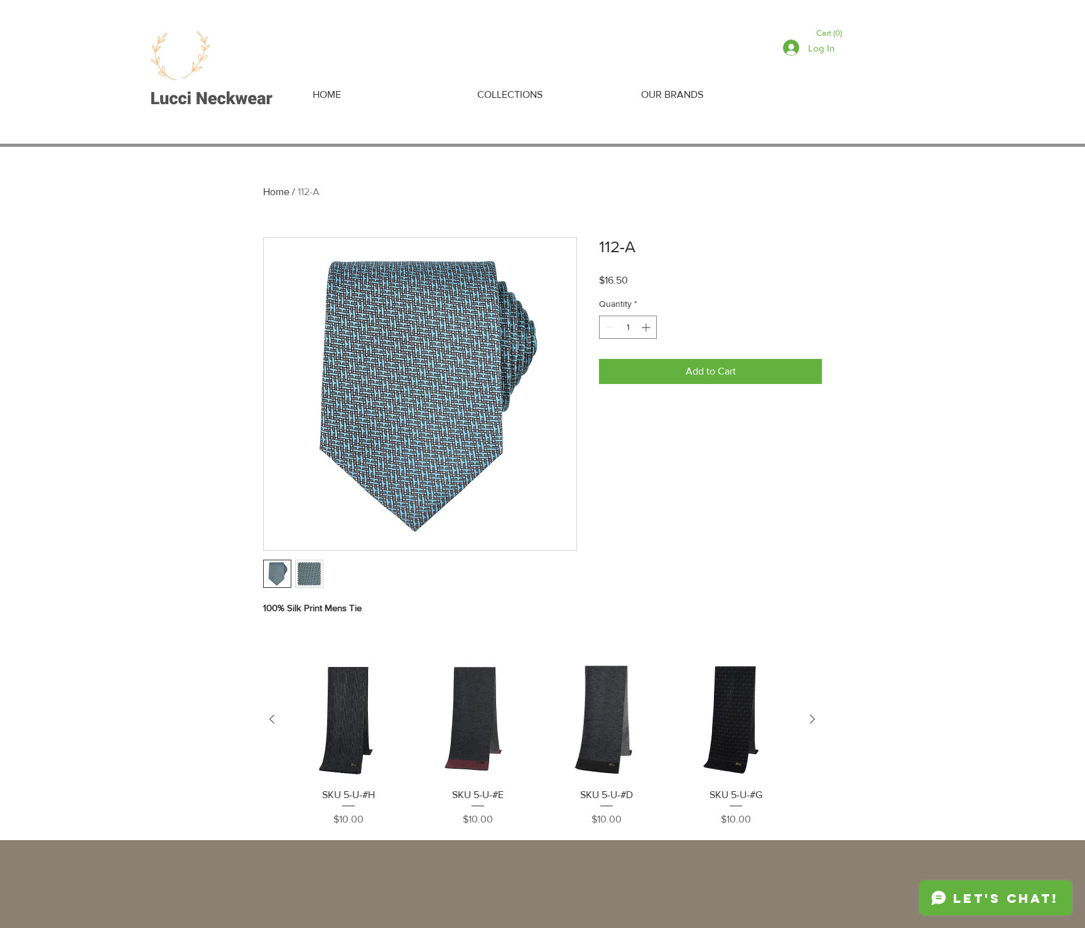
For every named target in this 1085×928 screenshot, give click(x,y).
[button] (831, 33)
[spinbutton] (628, 327)
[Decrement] (609, 327)
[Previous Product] (271, 719)
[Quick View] (348, 719)
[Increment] (647, 327)
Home (276, 191)
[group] (542, 744)
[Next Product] (812, 719)
